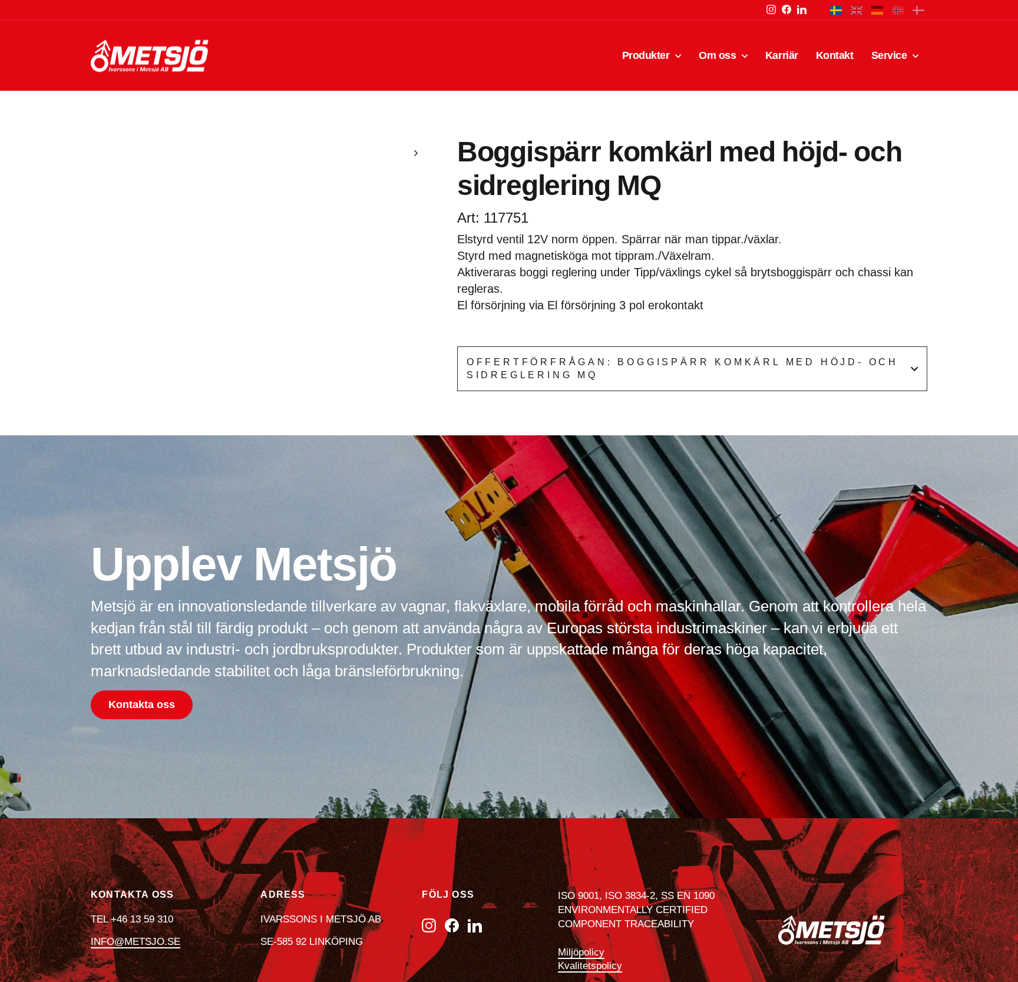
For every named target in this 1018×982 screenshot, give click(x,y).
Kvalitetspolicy (590, 965)
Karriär (781, 55)
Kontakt (835, 55)
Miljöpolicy (581, 952)
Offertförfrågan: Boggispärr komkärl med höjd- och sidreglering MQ (682, 368)
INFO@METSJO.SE (135, 941)
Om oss (719, 55)
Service (890, 55)
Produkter (647, 55)
